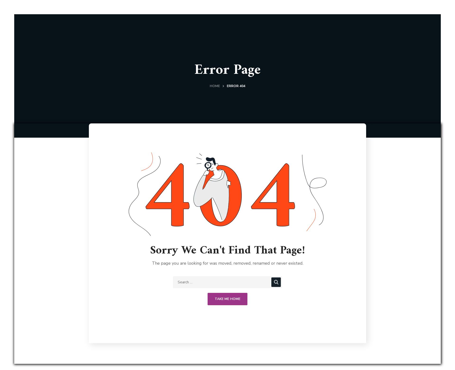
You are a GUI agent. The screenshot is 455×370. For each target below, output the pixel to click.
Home (215, 86)
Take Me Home (227, 299)
